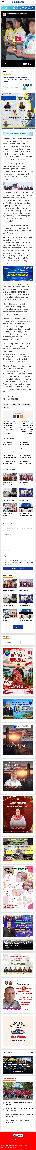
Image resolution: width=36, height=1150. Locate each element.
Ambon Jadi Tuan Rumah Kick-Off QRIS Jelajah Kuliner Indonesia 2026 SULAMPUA (9, 450)
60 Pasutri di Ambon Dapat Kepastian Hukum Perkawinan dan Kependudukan (10, 463)
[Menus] (2, 2)
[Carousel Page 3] (18, 1071)
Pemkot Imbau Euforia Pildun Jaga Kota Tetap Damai (18, 1121)
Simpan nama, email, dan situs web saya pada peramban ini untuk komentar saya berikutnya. (18, 562)
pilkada (6, 408)
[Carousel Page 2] (16, 1071)
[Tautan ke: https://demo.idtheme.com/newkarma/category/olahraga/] (32, 1079)
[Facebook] (14, 416)
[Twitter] (18, 416)
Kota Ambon (9, 87)
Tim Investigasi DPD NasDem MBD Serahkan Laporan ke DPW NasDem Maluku (17, 1065)
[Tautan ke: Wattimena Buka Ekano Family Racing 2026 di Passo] (18, 1091)
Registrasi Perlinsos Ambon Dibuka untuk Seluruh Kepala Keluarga (25, 456)
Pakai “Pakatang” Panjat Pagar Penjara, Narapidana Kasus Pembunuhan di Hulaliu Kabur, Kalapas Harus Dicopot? (10, 456)
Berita (4, 87)
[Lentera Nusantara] (18, 2)
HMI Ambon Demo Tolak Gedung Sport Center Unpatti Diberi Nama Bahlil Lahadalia (9, 427)
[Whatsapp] (24, 88)
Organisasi (15, 87)
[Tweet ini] (27, 85)
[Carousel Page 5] (22, 1071)
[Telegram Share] (31, 85)
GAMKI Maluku (8, 75)
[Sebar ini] (24, 85)
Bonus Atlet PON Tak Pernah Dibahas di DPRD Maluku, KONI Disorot (19, 1109)
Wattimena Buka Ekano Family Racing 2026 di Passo (19, 1103)
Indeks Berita (12, 1147)
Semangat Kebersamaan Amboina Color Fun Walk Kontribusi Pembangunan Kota (19, 1127)
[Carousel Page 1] (13, 1071)
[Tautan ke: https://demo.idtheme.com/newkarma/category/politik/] (32, 1052)
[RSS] (21, 416)
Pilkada (4, 89)
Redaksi (3, 1147)
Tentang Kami (23, 1145)
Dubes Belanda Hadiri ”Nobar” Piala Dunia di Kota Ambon (19, 1115)
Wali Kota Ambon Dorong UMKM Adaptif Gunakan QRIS (25, 463)
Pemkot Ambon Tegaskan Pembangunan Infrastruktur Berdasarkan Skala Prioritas (25, 450)
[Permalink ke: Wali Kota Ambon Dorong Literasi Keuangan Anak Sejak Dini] (26, 477)
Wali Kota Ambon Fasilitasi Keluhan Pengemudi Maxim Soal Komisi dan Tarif (26, 444)
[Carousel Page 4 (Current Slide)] (20, 1071)
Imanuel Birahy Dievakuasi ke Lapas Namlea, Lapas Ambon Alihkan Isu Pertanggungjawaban (10, 484)
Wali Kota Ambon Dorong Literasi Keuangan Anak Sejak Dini (9, 444)
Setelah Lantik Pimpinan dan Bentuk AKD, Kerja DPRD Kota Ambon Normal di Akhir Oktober (26, 427)
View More (18, 627)
